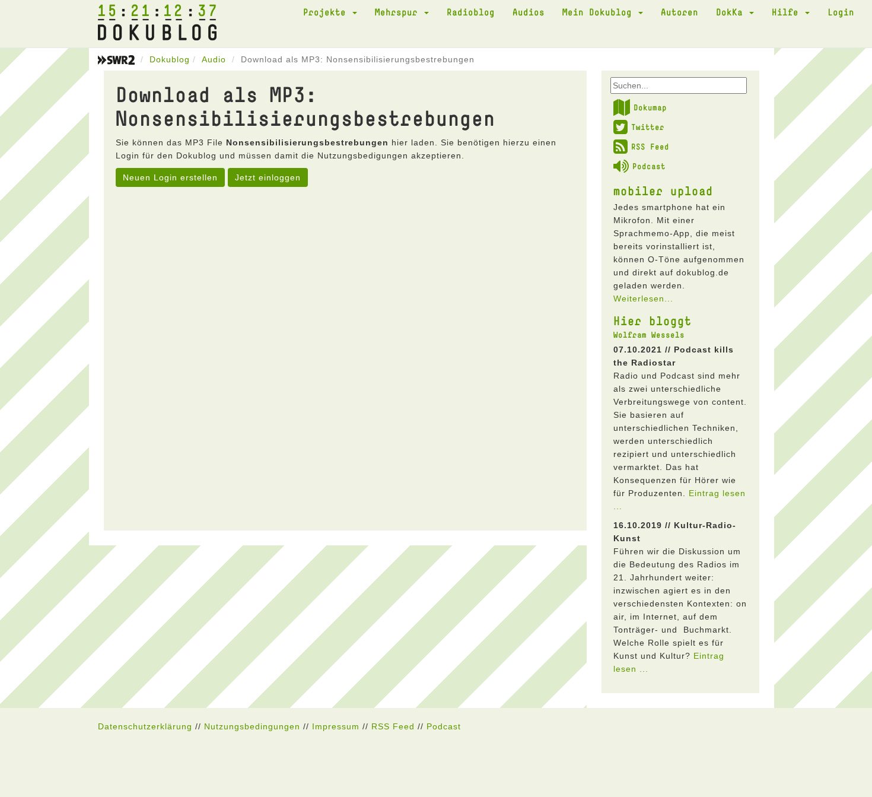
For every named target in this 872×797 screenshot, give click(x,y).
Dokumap (650, 107)
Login (841, 12)
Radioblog (471, 12)
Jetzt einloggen (268, 177)
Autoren (679, 12)
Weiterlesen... (643, 298)
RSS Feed (650, 146)
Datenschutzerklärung (145, 726)
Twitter (647, 127)
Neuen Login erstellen (170, 177)
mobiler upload (663, 190)
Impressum (335, 726)
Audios (529, 12)
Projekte (327, 12)
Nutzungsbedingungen (252, 726)
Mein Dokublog (599, 12)
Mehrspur (399, 12)
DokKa (732, 12)
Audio (214, 59)
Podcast (649, 166)
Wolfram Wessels (649, 334)
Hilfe (788, 12)
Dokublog (169, 59)
